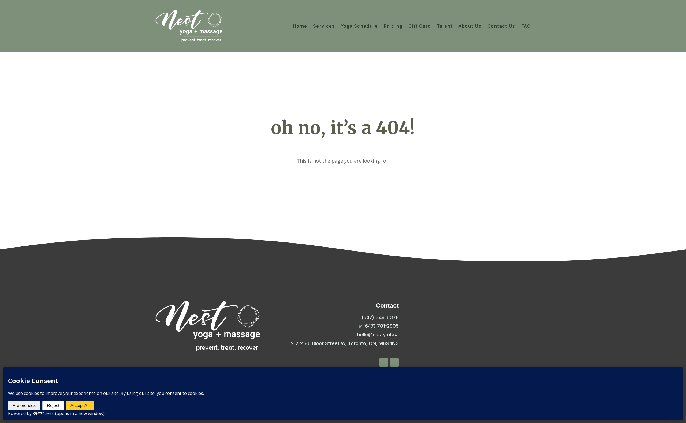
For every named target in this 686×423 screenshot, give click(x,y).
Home (300, 26)
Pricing (393, 26)
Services (324, 26)
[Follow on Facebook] (383, 362)
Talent (445, 26)
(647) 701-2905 (381, 326)
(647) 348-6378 (380, 317)
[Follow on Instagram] (394, 362)
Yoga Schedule (359, 26)
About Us (470, 26)
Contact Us (501, 26)
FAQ (526, 26)
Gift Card (419, 26)
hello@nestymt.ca (378, 334)
